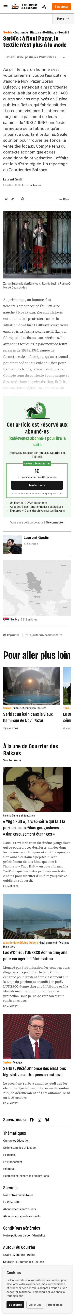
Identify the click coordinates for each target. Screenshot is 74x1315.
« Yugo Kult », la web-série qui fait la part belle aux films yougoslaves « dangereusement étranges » (34, 828)
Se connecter (55, 522)
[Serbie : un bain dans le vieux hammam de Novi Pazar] (31, 686)
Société (63, 32)
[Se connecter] (45, 7)
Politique (49, 32)
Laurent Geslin (13, 179)
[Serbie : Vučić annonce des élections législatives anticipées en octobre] (37, 1036)
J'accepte (15, 1304)
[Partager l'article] (22, 199)
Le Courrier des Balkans (29, 6)
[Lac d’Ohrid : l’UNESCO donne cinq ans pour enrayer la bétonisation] (37, 916)
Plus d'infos (54, 1304)
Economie (21, 32)
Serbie (7, 32)
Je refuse (35, 1304)
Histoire (35, 32)
